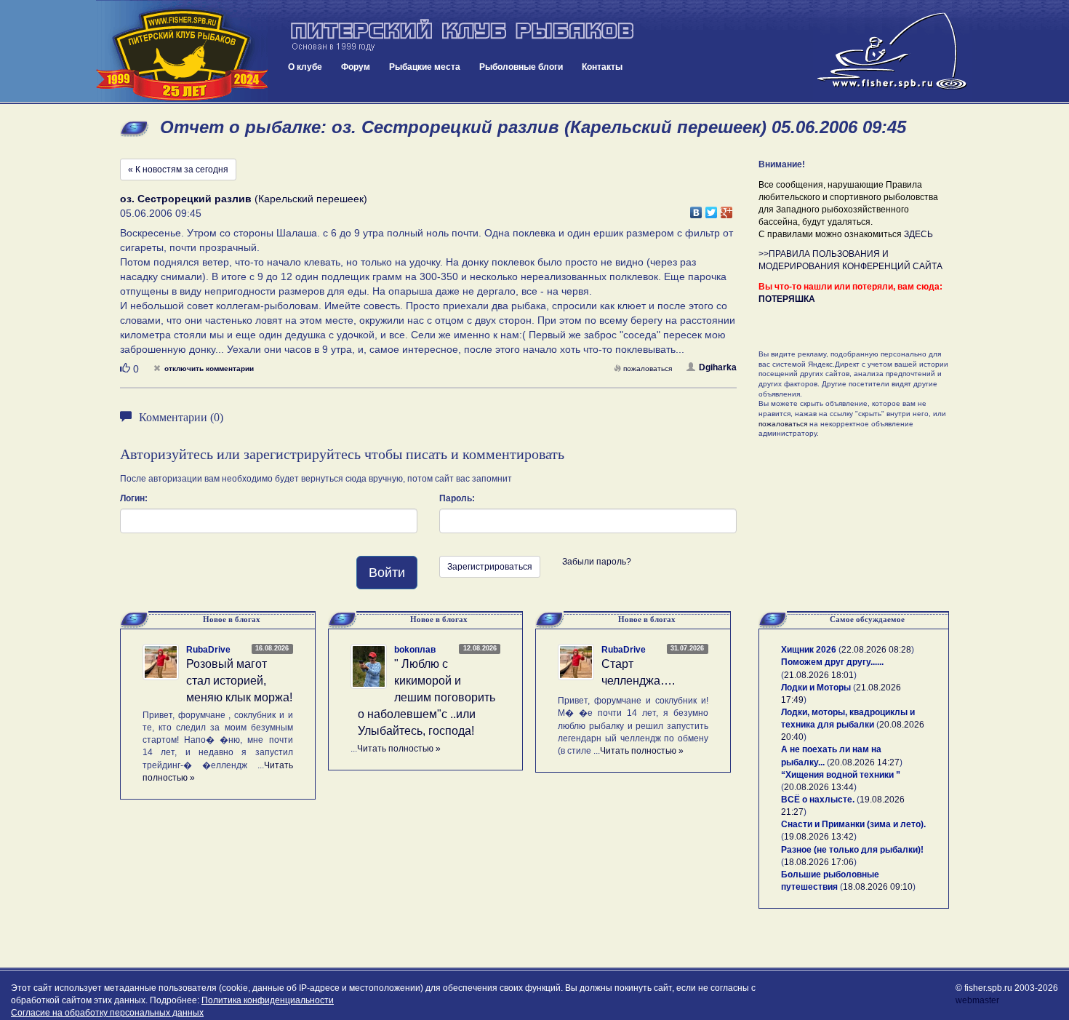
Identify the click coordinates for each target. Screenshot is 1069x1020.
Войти (387, 572)
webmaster (977, 1000)
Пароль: (457, 498)
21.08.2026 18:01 (819, 675)
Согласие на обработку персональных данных (107, 1013)
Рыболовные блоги (521, 67)
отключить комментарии (209, 368)
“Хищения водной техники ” (840, 775)
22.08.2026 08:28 (876, 650)
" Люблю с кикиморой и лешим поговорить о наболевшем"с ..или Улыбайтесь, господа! (426, 697)
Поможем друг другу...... (832, 662)
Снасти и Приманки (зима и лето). (853, 824)
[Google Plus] (726, 209)
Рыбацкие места (424, 67)
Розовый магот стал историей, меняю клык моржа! (239, 681)
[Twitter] (711, 209)
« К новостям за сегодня (178, 169)
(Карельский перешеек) (243, 198)
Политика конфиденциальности (267, 1000)
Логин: (134, 498)
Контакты (602, 67)
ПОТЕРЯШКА (786, 299)
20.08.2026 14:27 (865, 762)
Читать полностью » (399, 749)
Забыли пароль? (596, 562)
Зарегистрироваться (489, 567)
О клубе (305, 67)
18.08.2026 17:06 (819, 862)
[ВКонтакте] (696, 209)
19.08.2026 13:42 (819, 837)
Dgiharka (718, 367)
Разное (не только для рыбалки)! (852, 850)
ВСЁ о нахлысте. (817, 799)
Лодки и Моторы (816, 687)
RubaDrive (208, 650)
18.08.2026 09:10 (878, 887)
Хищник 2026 (808, 650)
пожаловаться (647, 368)
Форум (355, 67)
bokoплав (415, 650)
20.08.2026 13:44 (819, 787)
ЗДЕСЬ (918, 234)
